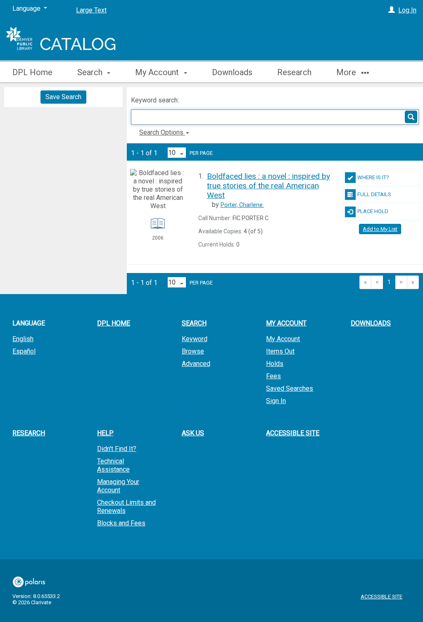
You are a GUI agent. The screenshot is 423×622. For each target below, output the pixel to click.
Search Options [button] (162, 132)
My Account (283, 339)
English (22, 339)
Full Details (374, 194)
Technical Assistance (113, 465)
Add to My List (380, 229)
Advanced (196, 364)
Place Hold (372, 211)
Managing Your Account (118, 486)
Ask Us (193, 433)
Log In (407, 10)
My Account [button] (158, 72)
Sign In (276, 401)
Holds (274, 364)
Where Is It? (373, 177)
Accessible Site (292, 433)
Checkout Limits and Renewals (126, 507)
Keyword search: (156, 100)
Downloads (232, 72)
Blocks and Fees (121, 523)
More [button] (347, 72)
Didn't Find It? (116, 449)
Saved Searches (289, 388)
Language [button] (28, 323)
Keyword (194, 339)
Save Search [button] (63, 97)
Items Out (280, 351)
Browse (193, 351)
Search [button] (91, 72)
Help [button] (105, 433)
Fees (273, 376)
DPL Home (32, 72)
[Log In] (391, 10)
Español (24, 351)
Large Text (91, 10)
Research (294, 72)
